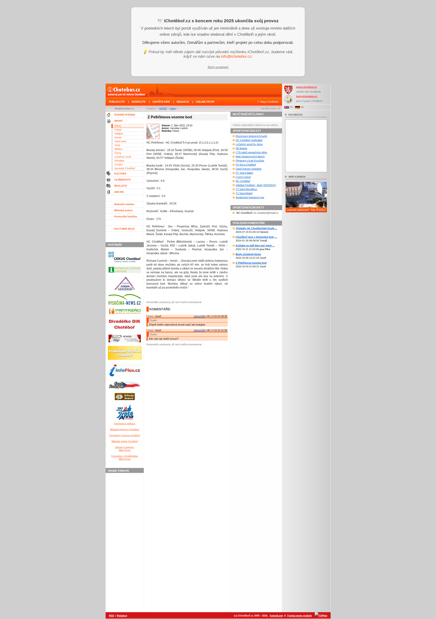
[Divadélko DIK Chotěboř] (124, 332)
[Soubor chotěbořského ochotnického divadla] (125, 343)
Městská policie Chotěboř (124, 441)
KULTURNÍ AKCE (124, 228)
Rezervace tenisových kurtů (251, 136)
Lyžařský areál (122, 156)
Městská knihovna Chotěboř (124, 429)
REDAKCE (183, 101)
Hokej (173, 108)
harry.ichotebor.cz (306, 96)
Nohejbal (119, 160)
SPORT (163, 108)
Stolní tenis (120, 141)
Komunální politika (125, 216)
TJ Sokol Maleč (244, 193)
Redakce (122, 615)
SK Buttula (241, 148)
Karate (118, 137)
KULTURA (120, 173)
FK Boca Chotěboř (246, 164)
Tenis (117, 145)
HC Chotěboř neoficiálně (249, 140)
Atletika (118, 149)
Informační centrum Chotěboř (124, 435)
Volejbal (118, 133)
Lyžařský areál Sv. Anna (249, 144)
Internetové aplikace (124, 423)
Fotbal (117, 129)
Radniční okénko (124, 204)
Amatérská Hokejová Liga (250, 197)
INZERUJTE (139, 101)
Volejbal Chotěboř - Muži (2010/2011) (256, 185)
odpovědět (199, 316)
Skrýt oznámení (218, 67)
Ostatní (118, 164)
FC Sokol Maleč (244, 173)
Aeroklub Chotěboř (124, 168)
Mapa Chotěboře (269, 101)
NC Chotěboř (243, 181)
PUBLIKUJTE (117, 101)
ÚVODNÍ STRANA (124, 114)
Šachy (117, 153)
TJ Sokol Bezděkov (246, 189)
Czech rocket (243, 177)
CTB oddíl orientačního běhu (251, 152)
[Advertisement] (125, 543)
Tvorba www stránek (299, 615)
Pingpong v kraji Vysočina (250, 160)
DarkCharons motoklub (248, 168)
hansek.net (276, 615)
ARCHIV (119, 192)
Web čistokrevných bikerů (250, 156)
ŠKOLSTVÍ (120, 185)
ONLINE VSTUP (205, 101)
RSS (111, 615)
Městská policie (123, 210)
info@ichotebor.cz (236, 56)
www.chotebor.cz (306, 87)
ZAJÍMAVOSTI (122, 179)
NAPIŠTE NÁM (161, 101)
